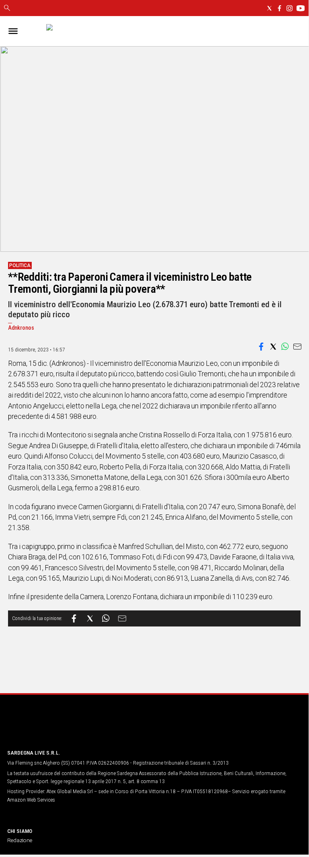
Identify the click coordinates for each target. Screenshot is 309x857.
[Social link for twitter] (269, 8)
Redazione (19, 840)
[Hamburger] (13, 31)
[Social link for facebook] (279, 8)
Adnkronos (21, 327)
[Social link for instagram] (289, 8)
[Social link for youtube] (301, 8)
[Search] (7, 8)
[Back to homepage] (49, 727)
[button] (261, 347)
